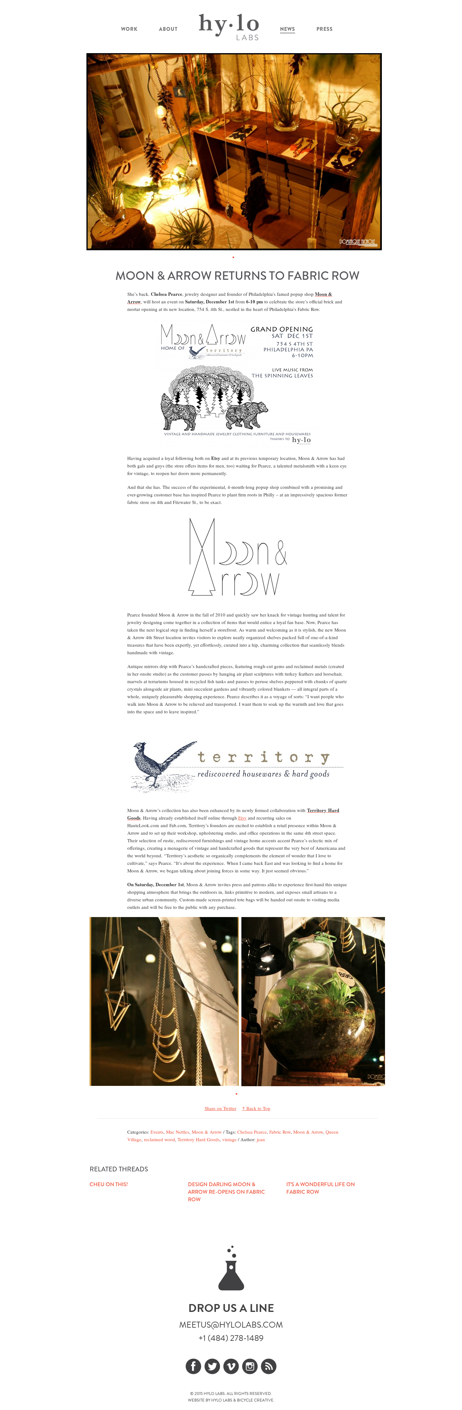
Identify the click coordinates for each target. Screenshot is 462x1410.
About (168, 29)
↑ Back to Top (256, 1108)
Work (129, 29)
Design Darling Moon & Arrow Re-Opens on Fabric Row (226, 1192)
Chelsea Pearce (252, 1132)
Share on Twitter (220, 1108)
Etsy (242, 818)
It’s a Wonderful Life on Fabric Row (320, 1188)
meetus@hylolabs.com (231, 1325)
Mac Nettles (177, 1132)
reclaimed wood (159, 1139)
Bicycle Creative (255, 1400)
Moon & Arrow (207, 1132)
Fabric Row (280, 1132)
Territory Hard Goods (199, 1139)
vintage (229, 1139)
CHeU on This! (109, 1184)
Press (324, 29)
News (287, 29)
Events (157, 1132)
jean (261, 1139)
